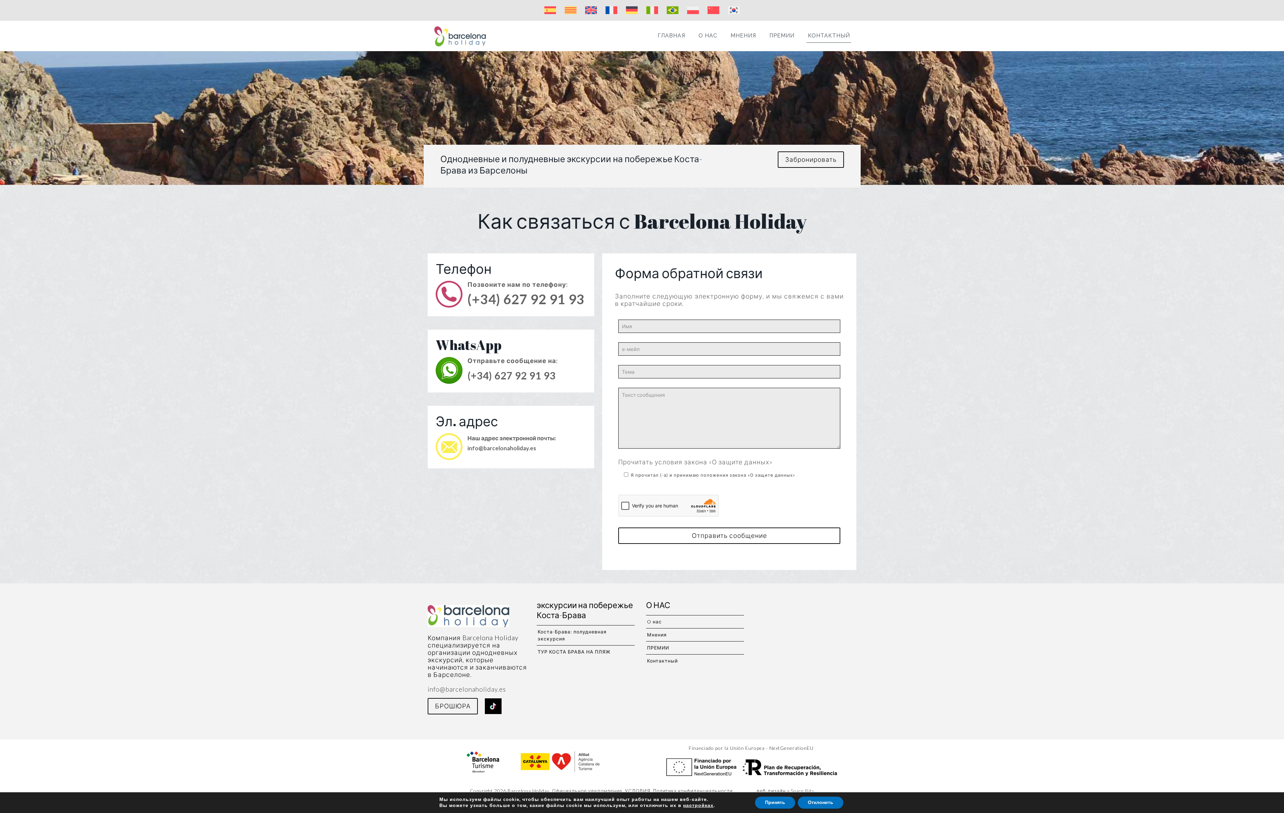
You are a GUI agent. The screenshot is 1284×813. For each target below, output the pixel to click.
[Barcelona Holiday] (460, 36)
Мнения (657, 634)
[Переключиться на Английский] (591, 10)
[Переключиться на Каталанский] (570, 10)
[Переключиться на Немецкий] (632, 10)
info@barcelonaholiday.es (501, 448)
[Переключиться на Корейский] (734, 10)
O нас (654, 621)
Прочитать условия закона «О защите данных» (695, 462)
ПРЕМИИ (658, 648)
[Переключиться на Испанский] (550, 10)
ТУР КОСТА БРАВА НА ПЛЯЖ (574, 652)
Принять (775, 802)
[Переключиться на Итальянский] (652, 10)
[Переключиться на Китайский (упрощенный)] (713, 10)
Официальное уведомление (587, 791)
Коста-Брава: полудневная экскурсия (572, 635)
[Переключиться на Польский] (693, 10)
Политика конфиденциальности (693, 791)
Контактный (662, 661)
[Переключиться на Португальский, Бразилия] (672, 10)
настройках (698, 806)
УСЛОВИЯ (637, 791)
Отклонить (820, 802)
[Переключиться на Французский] (611, 10)
